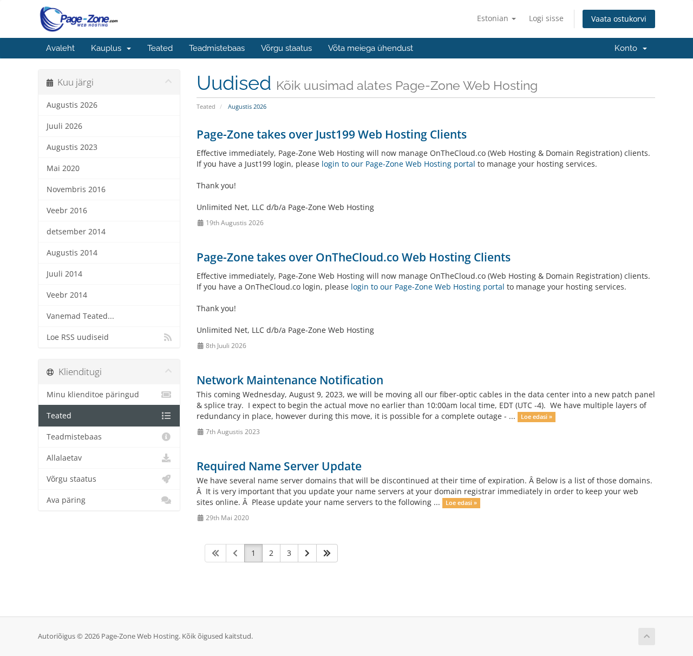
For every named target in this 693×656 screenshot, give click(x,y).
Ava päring (66, 500)
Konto (628, 48)
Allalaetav (64, 458)
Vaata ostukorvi (618, 19)
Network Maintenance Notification (290, 380)
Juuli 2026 (64, 126)
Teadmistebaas (217, 48)
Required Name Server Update (279, 466)
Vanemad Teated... (80, 316)
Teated (160, 48)
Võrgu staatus (286, 48)
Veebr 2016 (67, 210)
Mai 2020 (63, 168)
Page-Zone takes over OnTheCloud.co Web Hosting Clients (354, 257)
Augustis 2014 (72, 253)
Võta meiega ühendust (370, 48)
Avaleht (60, 48)
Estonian (494, 18)
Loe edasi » (536, 417)
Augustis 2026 (72, 105)
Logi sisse (546, 18)
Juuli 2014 (64, 274)
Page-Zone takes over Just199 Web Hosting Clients (332, 134)
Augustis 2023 (72, 147)
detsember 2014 (76, 232)
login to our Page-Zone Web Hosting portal (398, 164)
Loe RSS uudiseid (78, 337)
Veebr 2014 (67, 295)
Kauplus (108, 48)
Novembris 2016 (76, 189)
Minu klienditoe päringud (93, 394)
